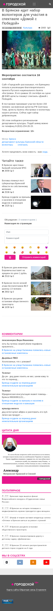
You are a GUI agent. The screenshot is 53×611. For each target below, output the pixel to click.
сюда (44, 152)
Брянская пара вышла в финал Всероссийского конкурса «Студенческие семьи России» (23, 499)
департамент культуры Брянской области (23, 142)
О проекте (41, 590)
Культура (27, 28)
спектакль (23, 145)
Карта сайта (13, 590)
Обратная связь (27, 590)
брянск (12, 139)
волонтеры (7, 145)
